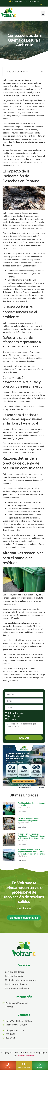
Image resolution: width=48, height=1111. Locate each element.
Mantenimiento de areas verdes (20, 980)
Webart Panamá (26, 1055)
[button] (43, 13)
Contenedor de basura (16, 984)
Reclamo (11, 719)
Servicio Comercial (14, 976)
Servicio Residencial (14, 972)
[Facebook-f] (41, 5)
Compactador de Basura (17, 988)
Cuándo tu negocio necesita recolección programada (29, 819)
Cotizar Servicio (15, 713)
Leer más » (22, 812)
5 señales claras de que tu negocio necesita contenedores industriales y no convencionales (31, 851)
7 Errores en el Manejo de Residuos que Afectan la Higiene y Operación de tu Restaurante (31, 836)
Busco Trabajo (14, 716)
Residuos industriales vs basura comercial (31, 804)
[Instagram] (45, 5)
